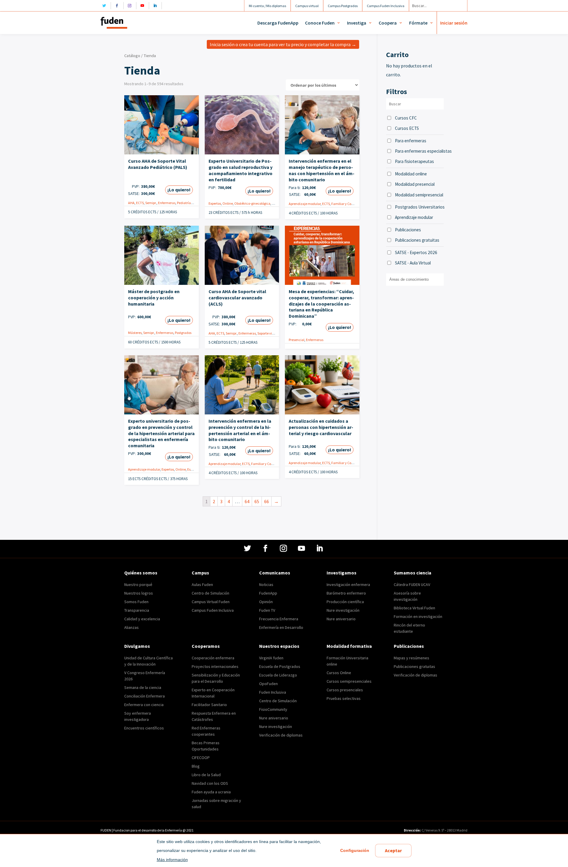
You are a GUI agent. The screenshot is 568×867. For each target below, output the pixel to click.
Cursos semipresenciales (349, 681)
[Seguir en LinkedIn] (156, 5)
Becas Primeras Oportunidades (206, 746)
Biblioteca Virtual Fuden (414, 608)
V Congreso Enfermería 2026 (144, 676)
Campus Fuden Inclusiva (213, 610)
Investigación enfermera (348, 584)
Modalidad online (411, 174)
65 (256, 501)
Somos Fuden (136, 601)
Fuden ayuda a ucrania (211, 792)
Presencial (296, 340)
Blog (196, 766)
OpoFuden (268, 683)
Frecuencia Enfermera (278, 618)
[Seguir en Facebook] (118, 5)
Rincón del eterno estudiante (409, 628)
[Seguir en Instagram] (131, 5)
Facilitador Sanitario (209, 704)
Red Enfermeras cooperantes (206, 731)
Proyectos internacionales (215, 666)
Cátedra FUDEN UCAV (412, 584)
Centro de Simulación (210, 593)
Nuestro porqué (138, 584)
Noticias (266, 584)
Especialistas (197, 469)
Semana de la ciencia (142, 687)
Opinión (266, 601)
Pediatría (184, 203)
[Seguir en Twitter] (106, 5)
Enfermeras (166, 203)
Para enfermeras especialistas (419, 151)
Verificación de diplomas (281, 735)
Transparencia (136, 610)
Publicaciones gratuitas (417, 240)
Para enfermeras (410, 140)
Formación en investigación (418, 616)
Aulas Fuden (202, 584)
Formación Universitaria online (347, 661)
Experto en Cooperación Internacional (213, 693)
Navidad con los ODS (210, 783)
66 (266, 501)
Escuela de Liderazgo (278, 675)
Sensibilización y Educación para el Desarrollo (216, 678)
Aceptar (393, 850)
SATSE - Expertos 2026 (416, 252)
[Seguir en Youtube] (144, 5)
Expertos (215, 203)
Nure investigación (343, 610)
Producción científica (345, 601)
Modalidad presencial (415, 184)
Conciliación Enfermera (144, 696)
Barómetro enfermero (346, 593)
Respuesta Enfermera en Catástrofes (214, 716)
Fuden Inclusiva (272, 692)
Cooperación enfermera (213, 658)
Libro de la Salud (206, 774)
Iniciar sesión (453, 23)
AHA (131, 203)
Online (227, 203)
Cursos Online (339, 672)
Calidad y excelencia (142, 618)
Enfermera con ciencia (144, 704)
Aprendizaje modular (305, 203)
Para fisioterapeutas (414, 161)
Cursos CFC (406, 118)
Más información (172, 859)
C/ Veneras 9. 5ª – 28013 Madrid (444, 830)
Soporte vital (266, 333)
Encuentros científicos (144, 728)
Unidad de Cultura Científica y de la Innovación (148, 661)
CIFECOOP (201, 757)
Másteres (135, 332)
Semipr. (150, 203)
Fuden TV (267, 610)
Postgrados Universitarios (419, 207)
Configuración (354, 850)
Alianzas (131, 627)
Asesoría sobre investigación (407, 596)
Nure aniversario (341, 618)
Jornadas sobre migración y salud (216, 803)
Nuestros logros (138, 593)
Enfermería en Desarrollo (281, 627)
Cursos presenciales (345, 689)
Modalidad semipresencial (419, 195)
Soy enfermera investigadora (137, 716)
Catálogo (132, 55)
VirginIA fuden (271, 658)
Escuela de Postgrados (279, 666)
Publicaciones (408, 230)
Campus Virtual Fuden (211, 601)
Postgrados (183, 332)
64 (247, 501)
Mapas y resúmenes (411, 658)
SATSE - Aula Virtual (413, 263)
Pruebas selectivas (344, 698)
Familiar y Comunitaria (349, 203)
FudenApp (268, 593)
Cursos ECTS (407, 128)
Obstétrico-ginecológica (252, 203)
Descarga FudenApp (277, 23)
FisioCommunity (273, 709)
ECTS (140, 203)
